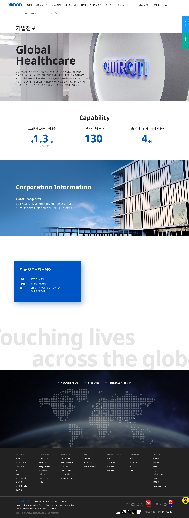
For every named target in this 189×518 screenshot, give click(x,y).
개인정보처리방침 (22, 501)
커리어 (41, 482)
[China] (135, 413)
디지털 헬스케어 (21, 486)
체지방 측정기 (21, 478)
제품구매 (156, 462)
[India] (120, 417)
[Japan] (141, 414)
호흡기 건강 (111, 466)
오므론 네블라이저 (68, 474)
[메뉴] (184, 5)
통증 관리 (110, 470)
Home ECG (88, 462)
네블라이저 (20, 466)
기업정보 (42, 474)
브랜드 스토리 (44, 458)
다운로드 (156, 478)
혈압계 (18, 458)
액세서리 (19, 490)
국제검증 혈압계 (67, 462)
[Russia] (103, 406)
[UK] (93, 406)
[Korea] (138, 414)
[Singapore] (129, 427)
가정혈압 (87, 458)
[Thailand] (130, 422)
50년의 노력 (43, 470)
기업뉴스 (133, 466)
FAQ (154, 470)
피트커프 (64, 466)
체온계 (18, 474)
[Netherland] (96, 406)
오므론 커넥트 (66, 470)
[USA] (63, 411)
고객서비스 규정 (158, 474)
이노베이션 (43, 462)
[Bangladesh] (125, 420)
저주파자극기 (20, 470)
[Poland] (101, 407)
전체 (108, 458)
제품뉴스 (133, 470)
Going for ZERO (45, 466)
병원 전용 (19, 482)
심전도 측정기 (21, 462)
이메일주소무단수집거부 (40, 501)
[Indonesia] (132, 431)
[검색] (177, 5)
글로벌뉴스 (134, 462)
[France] (94, 410)
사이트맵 (55, 501)
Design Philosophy (68, 478)
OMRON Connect (159, 486)
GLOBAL (64, 501)
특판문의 (156, 466)
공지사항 (156, 458)
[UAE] (113, 419)
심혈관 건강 (111, 462)
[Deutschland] (97, 409)
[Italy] (98, 412)
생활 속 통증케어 (90, 466)
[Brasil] (81, 433)
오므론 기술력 (66, 458)
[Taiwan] (134, 418)
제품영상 (156, 482)
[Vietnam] (133, 424)
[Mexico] (57, 417)
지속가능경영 (43, 478)
